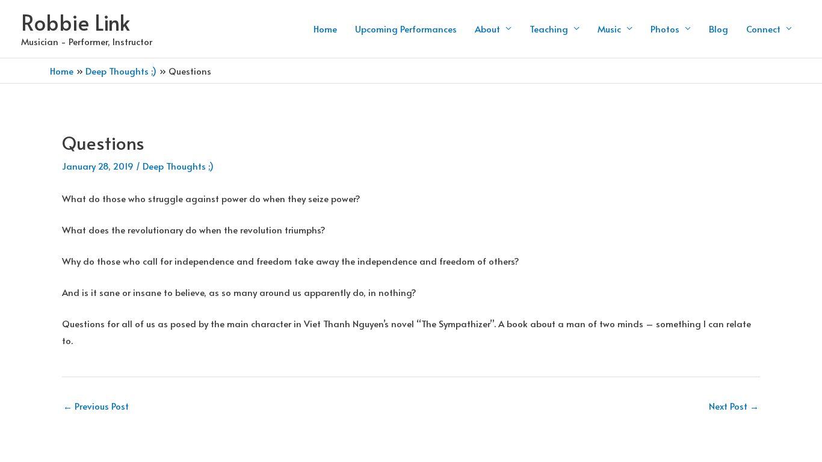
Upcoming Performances (406, 28)
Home (325, 28)
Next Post (734, 405)
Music (609, 28)
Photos (664, 28)
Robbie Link (75, 22)
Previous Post (96, 405)
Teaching (549, 28)
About (487, 28)
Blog (718, 28)
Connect (763, 28)
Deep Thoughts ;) (178, 165)
